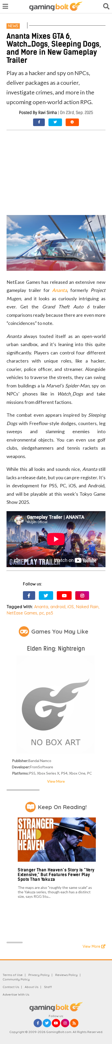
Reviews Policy (66, 975)
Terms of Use (13, 975)
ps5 (49, 613)
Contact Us (11, 987)
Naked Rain (87, 606)
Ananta (59, 290)
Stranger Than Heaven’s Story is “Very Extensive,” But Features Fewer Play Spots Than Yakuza (56, 874)
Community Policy (16, 979)
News (13, 26)
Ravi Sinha (47, 112)
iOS (70, 606)
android (57, 606)
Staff (48, 987)
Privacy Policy (38, 975)
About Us (31, 987)
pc (41, 613)
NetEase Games (22, 613)
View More (56, 781)
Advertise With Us (16, 994)
